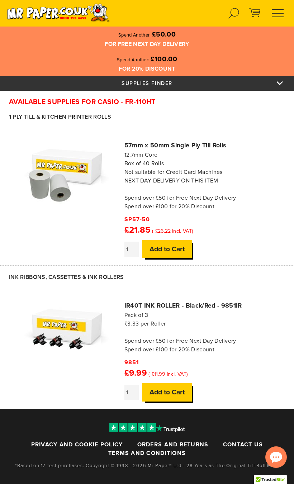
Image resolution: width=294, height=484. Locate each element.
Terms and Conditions (147, 453)
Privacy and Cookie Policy (77, 444)
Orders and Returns (173, 444)
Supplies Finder (147, 83)
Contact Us (243, 444)
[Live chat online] (276, 457)
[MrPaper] (58, 12)
